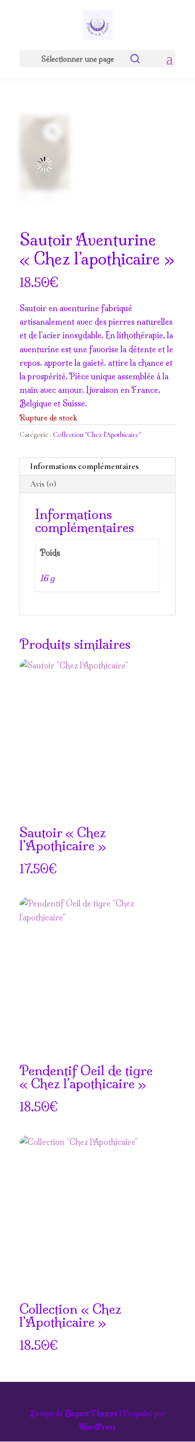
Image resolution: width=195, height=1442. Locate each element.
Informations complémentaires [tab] (84, 466)
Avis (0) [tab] (43, 483)
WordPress (97, 1426)
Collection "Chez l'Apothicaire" (97, 434)
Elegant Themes (91, 1413)
